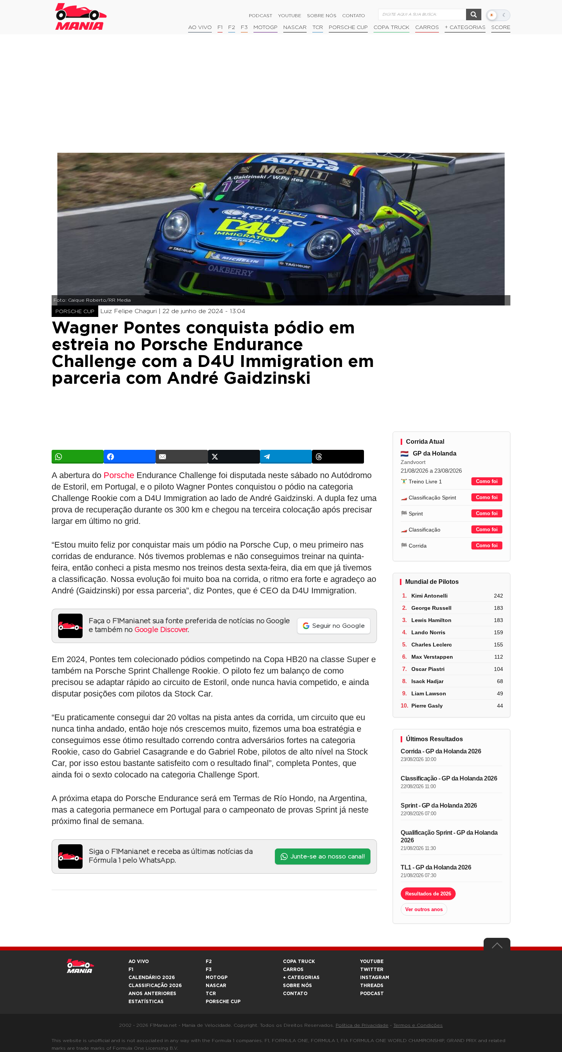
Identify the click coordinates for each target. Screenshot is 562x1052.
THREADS (371, 985)
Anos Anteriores (152, 993)
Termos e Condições (418, 1025)
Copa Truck (391, 27)
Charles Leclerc (431, 645)
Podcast (260, 15)
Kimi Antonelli (429, 596)
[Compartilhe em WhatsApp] (78, 457)
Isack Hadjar (427, 681)
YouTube (289, 15)
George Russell (431, 608)
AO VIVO (138, 961)
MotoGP (265, 27)
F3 (244, 27)
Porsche (119, 475)
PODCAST (372, 993)
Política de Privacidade (362, 1025)
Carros (427, 27)
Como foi (487, 481)
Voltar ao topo (497, 947)
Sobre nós (321, 15)
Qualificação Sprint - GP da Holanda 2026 (449, 836)
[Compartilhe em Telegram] (286, 457)
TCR (317, 27)
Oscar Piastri (428, 669)
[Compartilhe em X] (234, 457)
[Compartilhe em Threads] (338, 457)
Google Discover (161, 630)
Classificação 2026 (155, 985)
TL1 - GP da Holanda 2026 (436, 867)
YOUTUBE (371, 961)
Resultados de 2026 (428, 894)
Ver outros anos (424, 909)
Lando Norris (428, 632)
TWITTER (371, 969)
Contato (353, 15)
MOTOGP (216, 977)
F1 (220, 27)
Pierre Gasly (427, 706)
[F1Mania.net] (81, 16)
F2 (231, 27)
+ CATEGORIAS (465, 27)
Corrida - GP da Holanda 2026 (441, 751)
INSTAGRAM (374, 977)
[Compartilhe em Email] (182, 457)
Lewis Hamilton (431, 620)
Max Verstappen (432, 657)
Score (500, 27)
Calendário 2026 (151, 977)
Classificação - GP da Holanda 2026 (449, 778)
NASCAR (295, 27)
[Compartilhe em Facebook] (130, 457)
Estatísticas (146, 1001)
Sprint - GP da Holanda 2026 (439, 805)
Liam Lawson (428, 693)
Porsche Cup (348, 27)
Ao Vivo (200, 27)
